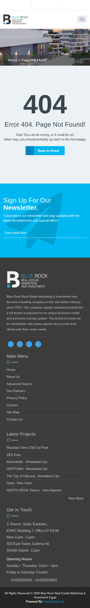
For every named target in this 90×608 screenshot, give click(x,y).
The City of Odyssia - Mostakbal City (33, 476)
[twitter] (20, 344)
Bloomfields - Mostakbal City (27, 462)
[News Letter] (85, 233)
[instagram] (38, 344)
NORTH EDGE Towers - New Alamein (34, 490)
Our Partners (16, 391)
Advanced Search (19, 384)
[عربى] (73, 5)
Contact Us (15, 419)
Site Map (13, 412)
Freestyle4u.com (53, 601)
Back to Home (48, 150)
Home (11, 369)
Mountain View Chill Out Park (27, 447)
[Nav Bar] (82, 19)
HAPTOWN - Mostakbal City (27, 469)
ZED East (14, 455)
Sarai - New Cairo (19, 483)
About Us (13, 376)
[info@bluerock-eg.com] (45, 5)
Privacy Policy (17, 398)
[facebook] (11, 344)
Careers (12, 405)
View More (75, 498)
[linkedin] (29, 344)
